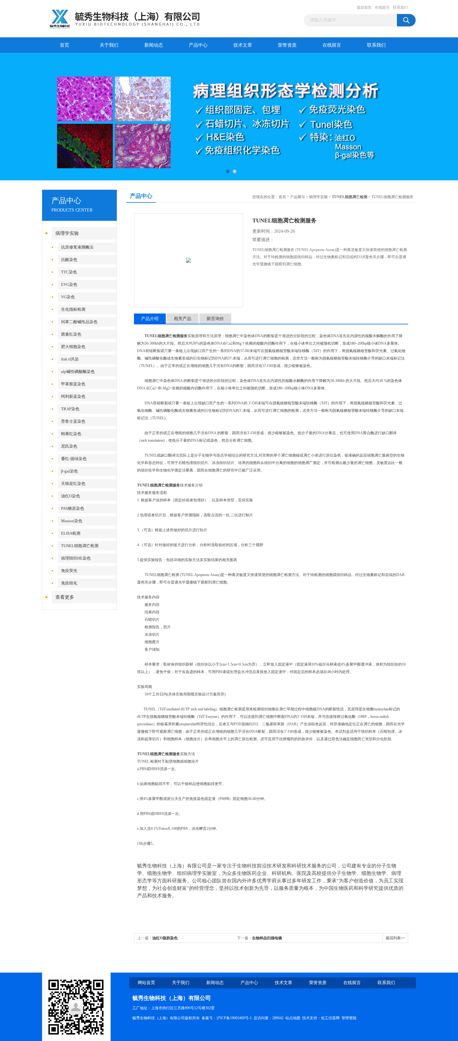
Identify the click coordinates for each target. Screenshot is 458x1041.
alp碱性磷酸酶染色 (78, 371)
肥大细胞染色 (73, 346)
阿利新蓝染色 (73, 396)
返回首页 (364, 7)
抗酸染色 (69, 259)
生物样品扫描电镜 (267, 938)
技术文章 (242, 45)
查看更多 (64, 597)
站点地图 (292, 1018)
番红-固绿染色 (74, 458)
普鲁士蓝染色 (73, 421)
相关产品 (182, 318)
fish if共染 (70, 359)
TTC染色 (69, 272)
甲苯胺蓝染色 (73, 384)
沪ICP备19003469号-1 (234, 1018)
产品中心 (198, 45)
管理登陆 (348, 1018)
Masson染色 (71, 520)
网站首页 (146, 982)
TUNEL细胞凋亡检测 (79, 545)
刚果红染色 (71, 433)
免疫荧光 (69, 570)
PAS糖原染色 (72, 508)
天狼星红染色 (73, 483)
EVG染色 (69, 284)
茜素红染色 (71, 334)
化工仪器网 (330, 1018)
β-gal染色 (69, 471)
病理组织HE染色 (76, 558)
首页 (64, 45)
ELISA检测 (70, 533)
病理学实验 (67, 233)
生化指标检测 (73, 309)
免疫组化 (69, 583)
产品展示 (297, 197)
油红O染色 (70, 496)
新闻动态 (153, 45)
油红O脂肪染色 (165, 938)
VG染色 (68, 297)
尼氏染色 (69, 446)
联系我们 (400, 7)
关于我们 (109, 45)
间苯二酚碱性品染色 (79, 321)
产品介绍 (150, 318)
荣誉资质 (287, 45)
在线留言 (382, 7)
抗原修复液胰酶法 (77, 247)
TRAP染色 (70, 409)
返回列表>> (395, 938)
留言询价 (215, 318)
